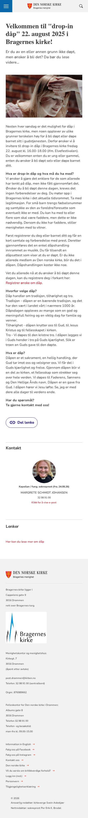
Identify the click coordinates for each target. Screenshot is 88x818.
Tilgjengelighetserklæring (21, 786)
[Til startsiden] (28, 574)
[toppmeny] (6, 6)
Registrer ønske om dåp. (24, 283)
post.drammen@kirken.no (21, 678)
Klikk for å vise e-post (44, 502)
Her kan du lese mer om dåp (25, 542)
